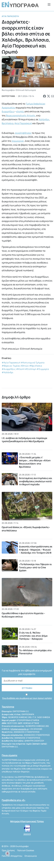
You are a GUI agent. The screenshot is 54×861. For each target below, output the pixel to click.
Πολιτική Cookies (25, 850)
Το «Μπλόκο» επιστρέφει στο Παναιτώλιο (35, 652)
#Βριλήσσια (35, 365)
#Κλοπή (20, 369)
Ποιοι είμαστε (9, 755)
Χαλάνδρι (44, 119)
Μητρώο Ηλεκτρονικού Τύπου (27, 821)
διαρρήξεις (8, 111)
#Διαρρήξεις (9, 369)
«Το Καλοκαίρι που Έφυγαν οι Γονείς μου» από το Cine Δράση (35, 567)
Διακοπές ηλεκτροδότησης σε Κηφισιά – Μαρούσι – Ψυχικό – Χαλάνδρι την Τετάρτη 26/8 (35, 549)
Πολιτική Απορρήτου (12, 856)
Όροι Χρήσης (8, 850)
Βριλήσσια (7, 123)
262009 (27, 834)
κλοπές (20, 111)
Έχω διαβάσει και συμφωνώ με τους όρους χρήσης (27, 698)
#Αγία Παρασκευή (11, 362)
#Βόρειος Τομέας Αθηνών (15, 365)
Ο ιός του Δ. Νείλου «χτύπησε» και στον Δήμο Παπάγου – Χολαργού (33, 635)
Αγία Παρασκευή (10, 16)
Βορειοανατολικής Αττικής (20, 115)
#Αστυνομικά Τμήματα (32, 362)
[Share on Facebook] (44, 96)
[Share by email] (52, 96)
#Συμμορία (43, 369)
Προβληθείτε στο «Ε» (13, 800)
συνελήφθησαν (23, 133)
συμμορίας (18, 140)
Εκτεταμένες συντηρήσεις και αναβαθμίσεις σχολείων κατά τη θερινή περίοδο (35, 481)
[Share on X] (48, 96)
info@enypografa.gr (20, 729)
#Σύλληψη (30, 369)
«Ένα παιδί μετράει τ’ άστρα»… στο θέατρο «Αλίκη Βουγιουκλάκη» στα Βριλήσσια (35, 462)
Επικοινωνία (31, 856)
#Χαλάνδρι (7, 372)
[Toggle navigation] (49, 4)
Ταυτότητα (8, 706)
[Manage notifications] (7, 853)
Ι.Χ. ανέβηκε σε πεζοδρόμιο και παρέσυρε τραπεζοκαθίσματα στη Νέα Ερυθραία (24, 439)
